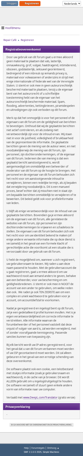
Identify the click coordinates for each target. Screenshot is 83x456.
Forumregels (38, 447)
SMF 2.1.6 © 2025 (33, 452)
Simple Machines (51, 452)
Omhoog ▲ (53, 447)
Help (26, 447)
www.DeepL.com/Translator (40, 397)
